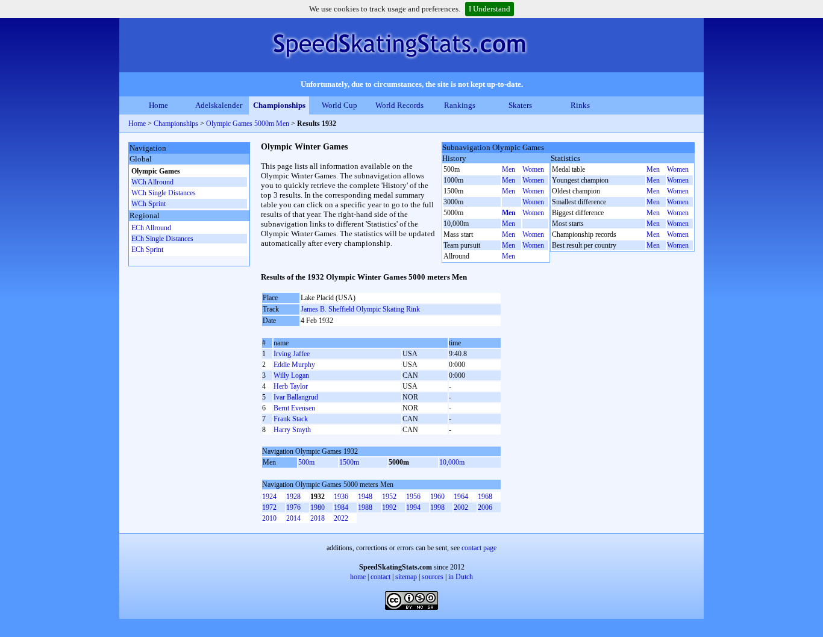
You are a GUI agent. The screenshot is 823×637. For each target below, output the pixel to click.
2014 (293, 518)
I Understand (489, 8)
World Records (399, 105)
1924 (269, 496)
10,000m (452, 462)
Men (508, 169)
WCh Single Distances (163, 193)
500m (306, 462)
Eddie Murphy (294, 364)
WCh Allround (152, 182)
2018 (317, 518)
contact (380, 577)
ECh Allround (151, 228)
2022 (341, 518)
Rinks (580, 105)
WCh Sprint (148, 203)
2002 (461, 507)
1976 (293, 507)
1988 (365, 507)
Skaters (520, 105)
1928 (293, 496)
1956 (413, 496)
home (358, 577)
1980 (317, 507)
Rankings (459, 105)
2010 (269, 518)
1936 (341, 496)
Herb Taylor (291, 386)
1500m (349, 462)
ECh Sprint (147, 249)
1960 (437, 496)
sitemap (406, 577)
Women (533, 169)
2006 (485, 507)
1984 (341, 507)
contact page (479, 548)
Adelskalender (218, 105)
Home (158, 105)
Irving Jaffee (292, 354)
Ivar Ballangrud (296, 397)
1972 (269, 507)
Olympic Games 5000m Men (247, 123)
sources (432, 577)
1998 (437, 507)
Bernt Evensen (294, 408)
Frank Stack (291, 419)
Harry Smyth (292, 429)
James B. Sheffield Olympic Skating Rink (360, 309)
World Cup (339, 105)
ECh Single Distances (162, 238)
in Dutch (460, 577)
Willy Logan (291, 375)
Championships (279, 105)
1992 (389, 507)
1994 (413, 507)
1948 (365, 496)
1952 (389, 496)
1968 (485, 496)
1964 (461, 496)
